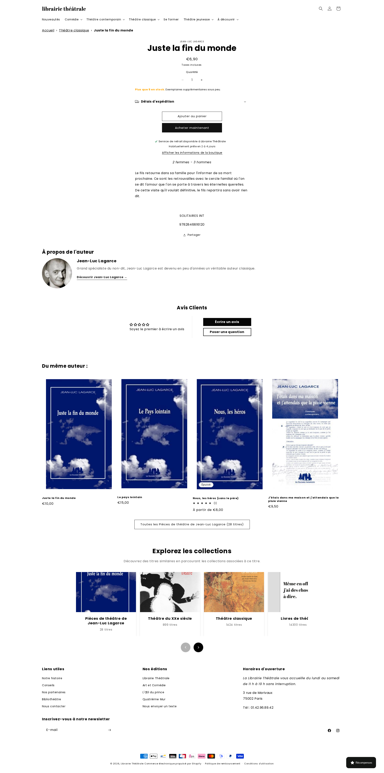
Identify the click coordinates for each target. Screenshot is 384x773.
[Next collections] (198, 647)
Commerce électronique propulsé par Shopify (172, 763)
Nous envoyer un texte (160, 706)
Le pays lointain (129, 497)
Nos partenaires (54, 692)
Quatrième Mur (154, 699)
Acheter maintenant (192, 128)
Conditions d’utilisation (259, 763)
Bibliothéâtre (51, 699)
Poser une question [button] (227, 332)
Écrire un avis (227, 322)
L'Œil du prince (153, 692)
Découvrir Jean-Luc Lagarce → (102, 277)
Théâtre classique (74, 30)
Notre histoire (52, 678)
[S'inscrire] (109, 730)
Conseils (48, 685)
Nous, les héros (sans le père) (216, 498)
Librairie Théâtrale (156, 678)
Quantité (192, 72)
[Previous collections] (185, 647)
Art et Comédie (154, 685)
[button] (73, 19)
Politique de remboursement (222, 763)
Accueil (48, 30)
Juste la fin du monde (59, 498)
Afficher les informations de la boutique (192, 153)
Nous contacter (53, 706)
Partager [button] (194, 235)
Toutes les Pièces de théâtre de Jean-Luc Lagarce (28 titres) (192, 524)
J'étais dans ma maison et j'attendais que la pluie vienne (303, 499)
